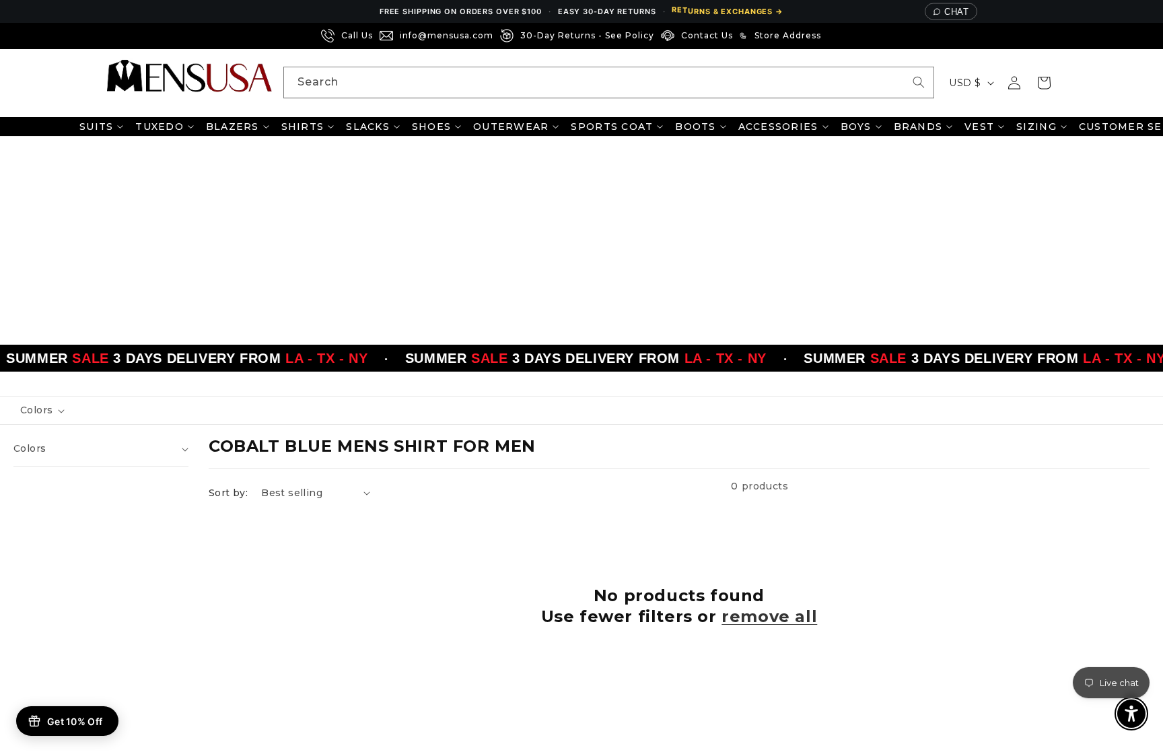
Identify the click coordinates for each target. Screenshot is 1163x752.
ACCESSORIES (778, 127)
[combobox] (608, 82)
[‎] (832, 35)
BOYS (856, 127)
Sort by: (228, 493)
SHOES (431, 127)
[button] (1044, 83)
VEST (979, 127)
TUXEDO (159, 127)
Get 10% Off (74, 721)
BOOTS (695, 127)
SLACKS (368, 127)
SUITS (96, 127)
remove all (769, 616)
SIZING (1036, 127)
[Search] (918, 82)
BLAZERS (232, 127)
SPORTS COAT (612, 127)
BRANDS (918, 127)
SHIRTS (302, 127)
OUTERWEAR (511, 127)
